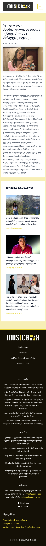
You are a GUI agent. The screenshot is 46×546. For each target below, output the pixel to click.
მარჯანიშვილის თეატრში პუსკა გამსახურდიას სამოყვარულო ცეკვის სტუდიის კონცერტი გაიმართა (23, 474)
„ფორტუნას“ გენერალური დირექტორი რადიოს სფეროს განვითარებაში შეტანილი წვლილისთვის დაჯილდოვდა (23, 441)
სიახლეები (9, 228)
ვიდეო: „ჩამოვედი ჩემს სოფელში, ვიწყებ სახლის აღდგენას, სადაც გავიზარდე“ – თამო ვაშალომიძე (22, 221)
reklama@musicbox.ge (30, 497)
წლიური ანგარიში (11, 524)
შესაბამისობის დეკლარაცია (15, 520)
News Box (23, 353)
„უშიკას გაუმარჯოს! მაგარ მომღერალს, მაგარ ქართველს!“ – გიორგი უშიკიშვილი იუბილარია (22, 260)
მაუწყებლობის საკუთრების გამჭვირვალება (21, 527)
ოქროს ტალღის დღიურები (23, 358)
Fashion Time (23, 364)
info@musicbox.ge (33, 494)
